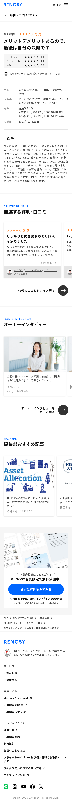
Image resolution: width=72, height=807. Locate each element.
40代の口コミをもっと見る (36, 290)
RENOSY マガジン (15, 712)
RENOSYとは (12, 737)
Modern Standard (16, 698)
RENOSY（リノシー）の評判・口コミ (23, 622)
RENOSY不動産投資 (23, 618)
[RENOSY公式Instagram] (15, 786)
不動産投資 (10, 673)
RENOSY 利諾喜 (13, 705)
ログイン (56, 4)
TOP (6, 618)
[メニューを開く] (66, 4)
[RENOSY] (36, 642)
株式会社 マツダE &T (49, 73)
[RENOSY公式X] (41, 786)
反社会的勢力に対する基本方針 (23, 768)
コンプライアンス (14, 775)
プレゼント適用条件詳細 (26, 602)
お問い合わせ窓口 (14, 750)
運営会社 (9, 730)
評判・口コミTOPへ (23, 15)
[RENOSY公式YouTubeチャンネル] (23, 786)
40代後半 (14, 73)
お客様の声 (43, 618)
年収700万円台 (28, 73)
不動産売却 (10, 680)
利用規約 (9, 743)
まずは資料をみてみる (36, 589)
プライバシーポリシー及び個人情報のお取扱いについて (35, 759)
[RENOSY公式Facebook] (32, 786)
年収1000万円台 (33, 270)
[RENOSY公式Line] (6, 786)
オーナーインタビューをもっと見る (38, 410)
